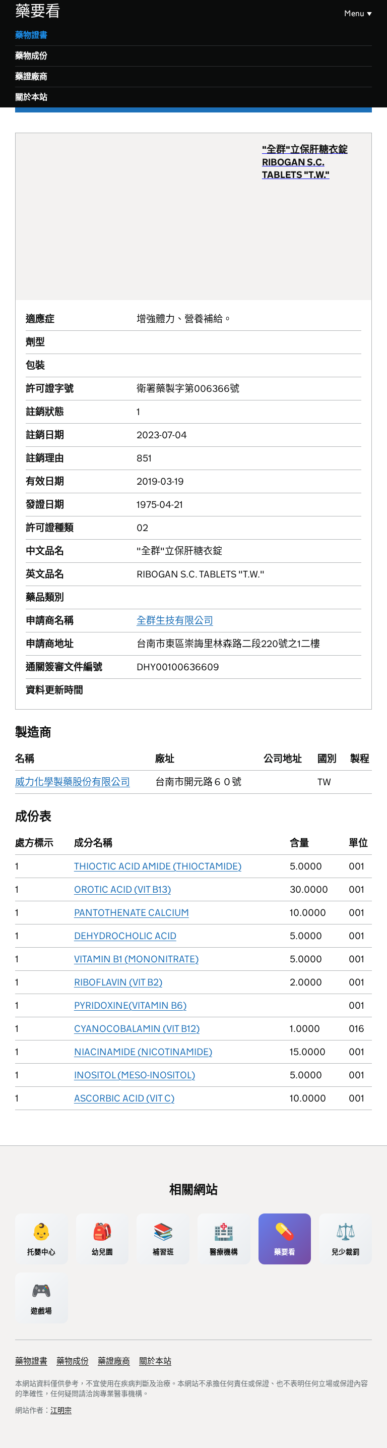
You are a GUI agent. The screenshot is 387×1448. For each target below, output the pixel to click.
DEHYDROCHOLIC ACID (125, 936)
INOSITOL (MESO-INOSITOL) (134, 1075)
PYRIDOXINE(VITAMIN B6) (130, 1005)
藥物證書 (31, 35)
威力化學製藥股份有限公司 (72, 782)
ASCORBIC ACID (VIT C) (124, 1098)
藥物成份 (31, 56)
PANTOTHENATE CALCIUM (131, 912)
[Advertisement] (144, 216)
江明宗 (61, 1410)
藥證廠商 (31, 76)
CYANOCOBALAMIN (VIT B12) (137, 1028)
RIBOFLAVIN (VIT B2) (118, 982)
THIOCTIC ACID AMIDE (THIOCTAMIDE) (157, 866)
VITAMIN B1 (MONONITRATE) (136, 959)
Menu (354, 13)
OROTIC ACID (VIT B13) (122, 889)
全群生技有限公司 (175, 620)
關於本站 (31, 97)
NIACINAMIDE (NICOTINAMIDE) (143, 1052)
